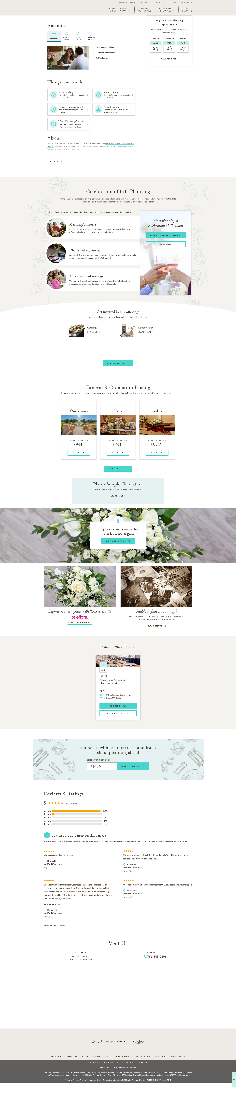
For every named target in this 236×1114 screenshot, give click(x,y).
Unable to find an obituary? (156, 611)
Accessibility (143, 1056)
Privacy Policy (101, 1056)
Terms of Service (122, 1056)
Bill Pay (145, 2)
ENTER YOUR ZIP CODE (99, 760)
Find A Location (127, 2)
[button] (185, 2)
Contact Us (160, 2)
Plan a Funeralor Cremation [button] (118, 9)
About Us (56, 1056)
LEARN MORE (118, 496)
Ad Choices (179, 1056)
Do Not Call (160, 1056)
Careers (85, 1056)
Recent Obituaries (144, 9)
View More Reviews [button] (55, 926)
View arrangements (80, 622)
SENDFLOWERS (187, 9)
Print (173, 2)
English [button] (185, 2)
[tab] (54, 36)
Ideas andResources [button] (165, 9)
